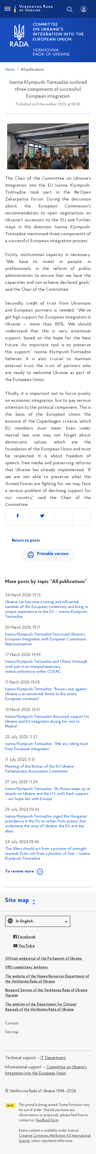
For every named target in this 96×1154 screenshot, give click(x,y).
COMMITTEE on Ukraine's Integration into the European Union (58, 32)
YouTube (26, 946)
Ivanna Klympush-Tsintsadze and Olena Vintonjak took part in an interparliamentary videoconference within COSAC (46, 667)
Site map (12, 1032)
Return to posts (26, 541)
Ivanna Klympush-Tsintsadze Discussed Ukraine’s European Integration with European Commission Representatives (46, 639)
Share (19, 514)
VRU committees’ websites (26, 967)
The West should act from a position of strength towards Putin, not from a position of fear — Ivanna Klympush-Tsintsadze (47, 854)
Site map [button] (17, 900)
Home (10, 70)
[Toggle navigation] (7, 9)
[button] (37, 921)
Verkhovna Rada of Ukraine (51, 52)
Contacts (12, 1023)
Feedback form (47, 1120)
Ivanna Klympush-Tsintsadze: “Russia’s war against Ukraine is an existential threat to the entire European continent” (46, 694)
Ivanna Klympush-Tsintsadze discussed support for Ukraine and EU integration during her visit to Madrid (47, 722)
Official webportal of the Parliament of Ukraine (43, 959)
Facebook (26, 937)
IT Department (53, 1058)
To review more (19, 871)
